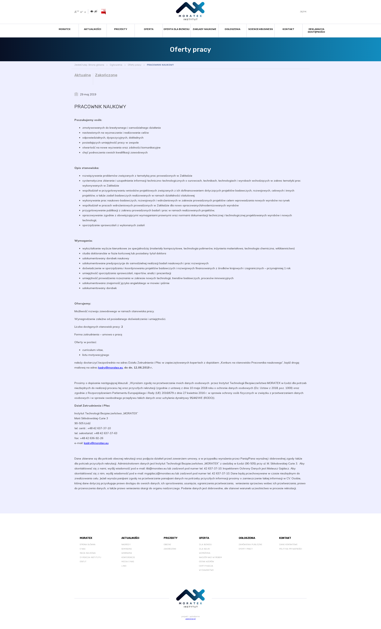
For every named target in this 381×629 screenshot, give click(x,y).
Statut (83, 561)
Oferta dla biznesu (177, 29)
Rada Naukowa (88, 553)
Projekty (120, 29)
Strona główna (96, 64)
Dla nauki (204, 549)
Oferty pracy (134, 64)
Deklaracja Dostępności (316, 30)
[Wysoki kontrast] (91, 11)
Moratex (64, 29)
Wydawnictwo (206, 570)
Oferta (148, 29)
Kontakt (288, 29)
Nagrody (126, 544)
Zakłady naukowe (204, 29)
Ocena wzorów (206, 561)
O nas (82, 549)
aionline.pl (191, 619)
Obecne (167, 544)
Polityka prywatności (290, 549)
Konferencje (128, 557)
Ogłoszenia (232, 29)
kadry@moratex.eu (110, 367)
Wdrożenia (204, 553)
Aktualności (92, 29)
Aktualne (82, 75)
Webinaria (126, 553)
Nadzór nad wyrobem (210, 557)
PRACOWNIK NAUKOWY (160, 64)
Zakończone (106, 75)
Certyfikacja (206, 566)
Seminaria (126, 549)
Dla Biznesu (205, 544)
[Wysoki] (95, 11)
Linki (123, 566)
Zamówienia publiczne (250, 544)
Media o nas (127, 561)
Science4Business (260, 29)
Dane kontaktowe (288, 544)
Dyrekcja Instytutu (90, 557)
